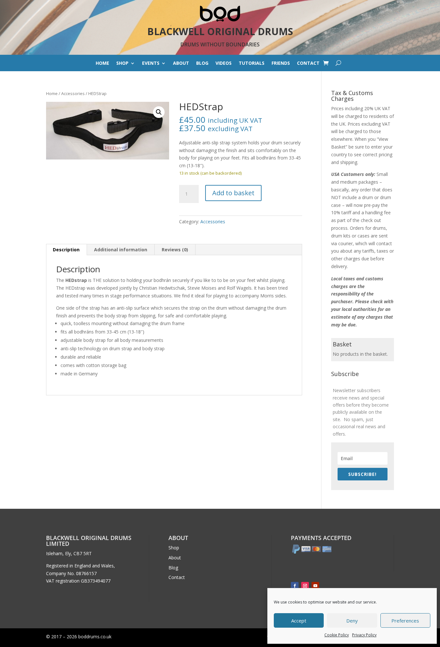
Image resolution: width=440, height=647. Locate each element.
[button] (159, 112)
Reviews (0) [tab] (175, 249)
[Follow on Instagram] (305, 586)
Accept (298, 620)
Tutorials (251, 63)
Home (102, 63)
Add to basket (233, 192)
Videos (223, 63)
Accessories (73, 93)
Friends (281, 63)
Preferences (405, 620)
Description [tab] (66, 249)
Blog (202, 63)
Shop (122, 63)
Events (150, 63)
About (181, 63)
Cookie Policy (336, 635)
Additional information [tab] (120, 249)
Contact (308, 63)
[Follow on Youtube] (315, 586)
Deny (352, 620)
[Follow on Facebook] (295, 586)
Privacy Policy (364, 635)
